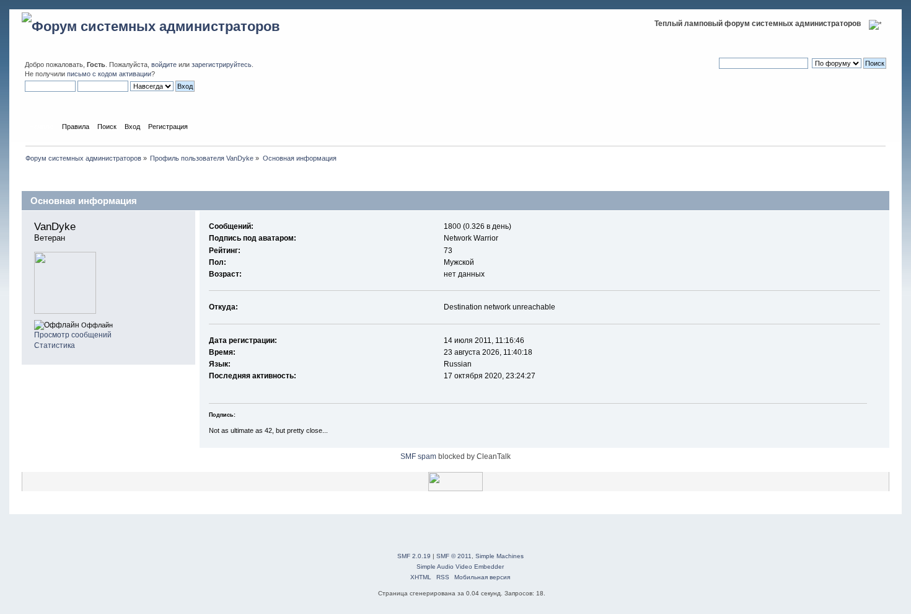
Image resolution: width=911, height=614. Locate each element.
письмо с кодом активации (109, 74)
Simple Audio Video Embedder (460, 566)
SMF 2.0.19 (414, 556)
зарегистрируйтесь (221, 64)
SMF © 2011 (454, 556)
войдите (164, 64)
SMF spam (418, 456)
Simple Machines (499, 556)
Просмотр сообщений (73, 335)
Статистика (54, 345)
